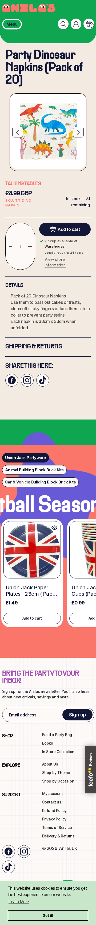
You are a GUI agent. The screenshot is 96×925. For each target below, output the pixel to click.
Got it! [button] (48, 915)
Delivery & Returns (58, 836)
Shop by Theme (56, 772)
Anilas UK (68, 848)
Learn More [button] (19, 902)
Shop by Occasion (58, 781)
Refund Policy (54, 810)
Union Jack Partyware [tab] (25, 457)
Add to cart (32, 618)
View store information (55, 262)
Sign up (77, 714)
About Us (50, 764)
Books (47, 743)
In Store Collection (58, 751)
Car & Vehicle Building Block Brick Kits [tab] (40, 482)
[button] (63, 24)
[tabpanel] (48, 574)
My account (52, 793)
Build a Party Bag (57, 734)
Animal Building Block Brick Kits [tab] (34, 469)
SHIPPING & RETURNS (33, 347)
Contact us (51, 802)
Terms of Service (57, 827)
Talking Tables (23, 183)
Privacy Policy (54, 819)
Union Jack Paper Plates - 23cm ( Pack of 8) (30, 590)
